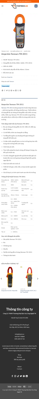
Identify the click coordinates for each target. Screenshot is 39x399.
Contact (19, 369)
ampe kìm (21, 108)
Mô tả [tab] (3, 100)
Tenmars (11, 81)
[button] (2, 6)
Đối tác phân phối (19, 359)
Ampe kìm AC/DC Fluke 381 (9, 290)
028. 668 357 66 (20, 339)
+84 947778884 (20, 336)
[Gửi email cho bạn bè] (9, 90)
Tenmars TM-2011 (7, 108)
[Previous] (1, 282)
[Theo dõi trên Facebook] (12, 376)
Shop (19, 355)
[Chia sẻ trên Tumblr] (18, 90)
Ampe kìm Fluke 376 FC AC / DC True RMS (28, 291)
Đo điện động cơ (16, 51)
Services (19, 357)
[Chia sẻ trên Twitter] (7, 90)
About (19, 366)
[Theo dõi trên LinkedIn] (27, 376)
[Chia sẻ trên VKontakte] (13, 90)
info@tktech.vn (19, 334)
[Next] (37, 282)
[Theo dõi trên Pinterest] (24, 376)
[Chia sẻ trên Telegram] (20, 90)
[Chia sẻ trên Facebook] (4, 90)
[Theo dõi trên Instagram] (15, 376)
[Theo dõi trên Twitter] (21, 376)
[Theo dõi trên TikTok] (18, 376)
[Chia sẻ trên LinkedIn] (16, 90)
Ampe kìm (27, 51)
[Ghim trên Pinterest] (11, 90)
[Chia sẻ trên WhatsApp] (2, 90)
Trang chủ (5, 51)
